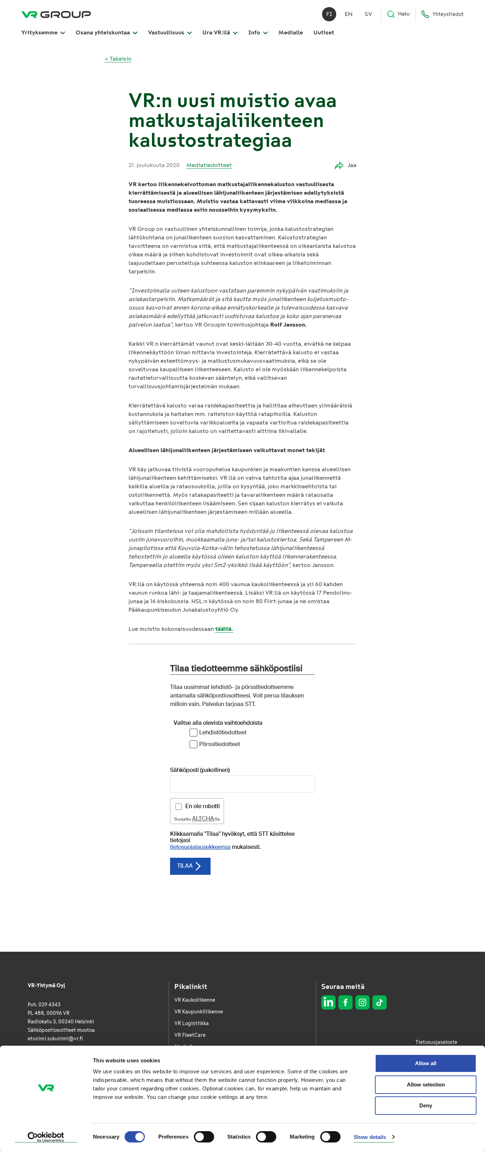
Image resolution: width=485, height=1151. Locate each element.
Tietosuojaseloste (436, 1042)
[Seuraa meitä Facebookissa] (345, 1002)
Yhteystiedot (448, 14)
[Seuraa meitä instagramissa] (362, 1002)
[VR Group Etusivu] (56, 14)
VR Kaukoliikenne (194, 1000)
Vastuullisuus (167, 32)
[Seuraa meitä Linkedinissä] (328, 1002)
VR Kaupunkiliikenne (198, 1012)
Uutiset (324, 32)
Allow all (425, 1063)
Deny (425, 1105)
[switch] (204, 1136)
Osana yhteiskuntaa (103, 32)
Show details (370, 1137)
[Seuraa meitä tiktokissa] (379, 1002)
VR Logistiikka (191, 1024)
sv (368, 14)
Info (255, 32)
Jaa (352, 165)
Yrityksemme (40, 32)
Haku (404, 14)
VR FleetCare (190, 1035)
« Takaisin (118, 58)
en (349, 14)
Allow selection (426, 1085)
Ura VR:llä (216, 32)
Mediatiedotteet (209, 165)
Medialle (290, 32)
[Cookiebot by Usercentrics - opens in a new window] (46, 1137)
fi (329, 14)
